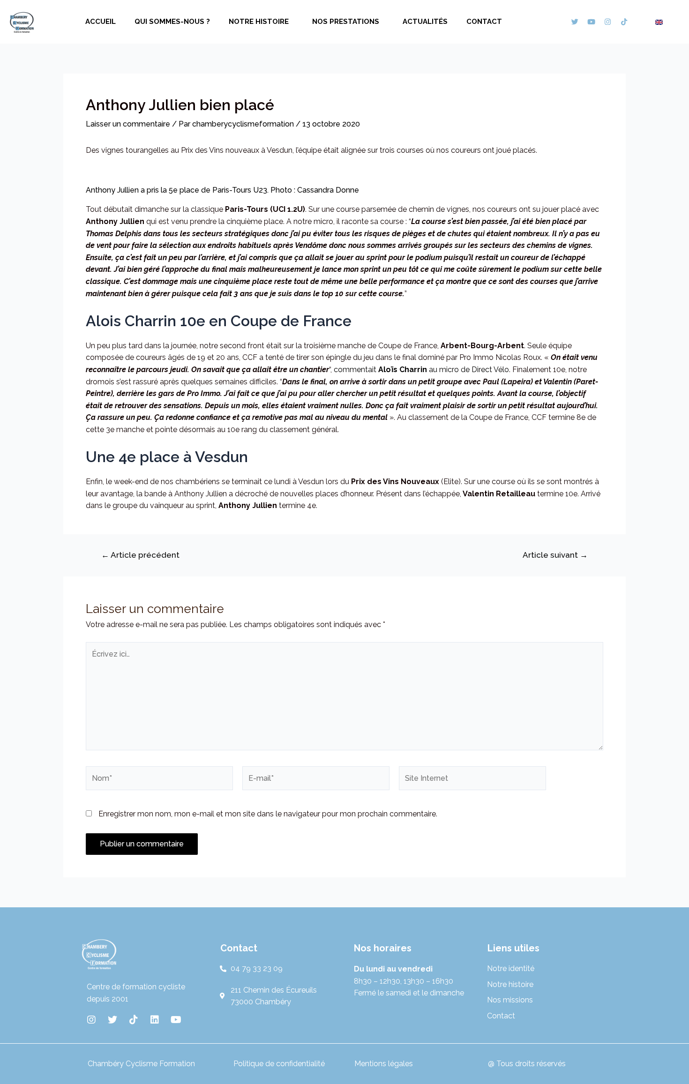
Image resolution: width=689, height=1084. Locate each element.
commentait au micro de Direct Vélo (421, 369)
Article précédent (140, 555)
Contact (484, 21)
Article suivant (555, 555)
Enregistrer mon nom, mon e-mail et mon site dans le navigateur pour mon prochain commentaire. (267, 813)
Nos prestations (345, 21)
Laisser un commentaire (128, 124)
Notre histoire (259, 21)
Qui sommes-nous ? (172, 21)
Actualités (425, 21)
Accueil (100, 21)
